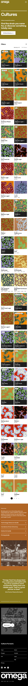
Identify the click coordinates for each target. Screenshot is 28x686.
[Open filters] (26, 44)
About (15, 649)
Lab (2, 656)
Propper (3, 653)
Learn (15, 656)
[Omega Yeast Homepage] (5, 2)
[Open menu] (26, 2)
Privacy (2, 662)
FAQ (15, 659)
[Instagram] (8, 667)
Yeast (2, 649)
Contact (16, 653)
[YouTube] (5, 667)
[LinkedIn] (2, 667)
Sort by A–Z (17, 47)
